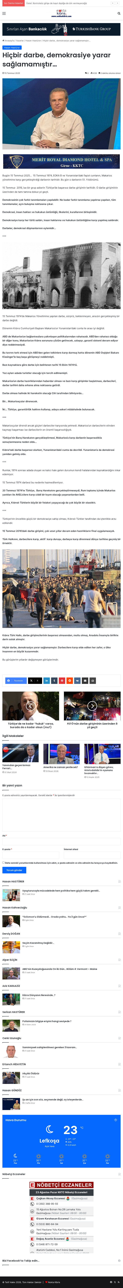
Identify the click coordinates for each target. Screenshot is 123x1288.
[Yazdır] (93, 680)
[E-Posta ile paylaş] (85, 680)
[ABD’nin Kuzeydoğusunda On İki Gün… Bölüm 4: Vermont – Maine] (11, 973)
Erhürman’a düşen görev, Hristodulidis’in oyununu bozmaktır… (99, 770)
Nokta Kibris (54, 1282)
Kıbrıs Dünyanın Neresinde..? (38, 995)
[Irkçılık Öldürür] (11, 1078)
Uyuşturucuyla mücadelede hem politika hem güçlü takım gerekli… (61, 890)
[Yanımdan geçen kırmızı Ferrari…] (20, 753)
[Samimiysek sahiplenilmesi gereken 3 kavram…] (11, 1052)
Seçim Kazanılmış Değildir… (38, 943)
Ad (4, 835)
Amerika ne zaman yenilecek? (60, 767)
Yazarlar (20, 40)
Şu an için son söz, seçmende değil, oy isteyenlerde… (52, 1099)
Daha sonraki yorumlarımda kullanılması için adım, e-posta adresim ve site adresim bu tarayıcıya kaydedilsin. (61, 863)
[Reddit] (69, 680)
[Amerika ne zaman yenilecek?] (61, 754)
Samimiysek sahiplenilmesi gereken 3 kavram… (49, 1047)
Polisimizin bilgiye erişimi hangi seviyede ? (46, 1021)
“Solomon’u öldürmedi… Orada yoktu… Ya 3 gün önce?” (54, 916)
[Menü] (4, 14)
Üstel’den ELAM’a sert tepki (40, 3)
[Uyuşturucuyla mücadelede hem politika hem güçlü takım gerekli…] (11, 895)
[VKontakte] (77, 680)
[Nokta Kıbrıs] (61, 13)
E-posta (7, 849)
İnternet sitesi (71, 849)
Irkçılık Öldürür (30, 1073)
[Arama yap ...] (119, 14)
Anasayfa (9, 40)
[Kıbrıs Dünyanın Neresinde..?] (11, 1000)
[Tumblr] (54, 680)
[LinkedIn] (46, 680)
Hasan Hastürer (33, 40)
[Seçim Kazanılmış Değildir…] (11, 947)
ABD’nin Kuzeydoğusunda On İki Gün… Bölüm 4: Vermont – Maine (59, 969)
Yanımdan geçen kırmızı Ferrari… (16, 767)
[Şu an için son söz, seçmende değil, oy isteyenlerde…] (11, 1104)
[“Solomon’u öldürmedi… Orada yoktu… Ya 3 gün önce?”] (11, 921)
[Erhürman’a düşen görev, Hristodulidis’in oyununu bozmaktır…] (102, 754)
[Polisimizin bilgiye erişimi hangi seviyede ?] (11, 1026)
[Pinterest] (62, 680)
